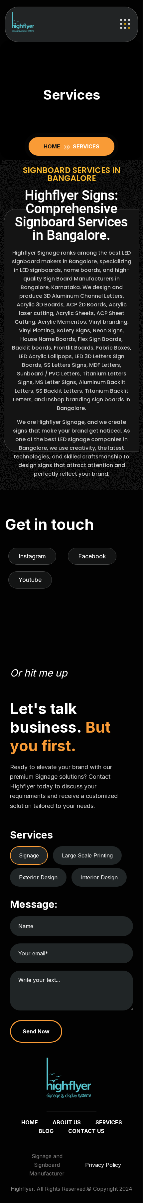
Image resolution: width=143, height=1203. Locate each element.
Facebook (92, 556)
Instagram (32, 556)
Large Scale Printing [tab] (87, 855)
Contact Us (86, 1131)
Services (108, 1122)
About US (67, 1122)
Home (53, 146)
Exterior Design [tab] (38, 877)
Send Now (36, 1031)
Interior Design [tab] (99, 877)
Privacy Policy (103, 1165)
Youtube (30, 579)
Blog (46, 1131)
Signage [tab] (29, 855)
